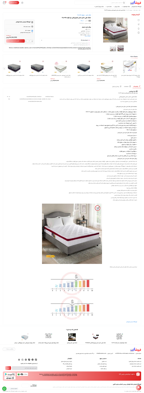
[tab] (137, 87)
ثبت (8, 368)
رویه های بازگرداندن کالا (67, 364)
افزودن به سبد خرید (15, 41)
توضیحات (135, 86)
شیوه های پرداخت (103, 366)
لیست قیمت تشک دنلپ (136, 366)
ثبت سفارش (104, 361)
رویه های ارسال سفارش (102, 364)
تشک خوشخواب (126, 6)
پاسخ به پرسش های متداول (66, 361)
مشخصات (126, 86)
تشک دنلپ (109, 6)
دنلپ (86, 29)
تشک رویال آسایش (99, 6)
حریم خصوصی (69, 368)
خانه (139, 10)
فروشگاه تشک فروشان (136, 6)
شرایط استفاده (69, 366)
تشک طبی (83, 31)
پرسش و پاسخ (115, 86)
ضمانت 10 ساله (83, 35)
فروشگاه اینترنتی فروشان (131, 322)
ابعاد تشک (135, 10)
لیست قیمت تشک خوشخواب (135, 364)
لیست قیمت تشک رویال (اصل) (135, 361)
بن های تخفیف (104, 368)
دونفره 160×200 (129, 10)
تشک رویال (117, 6)
